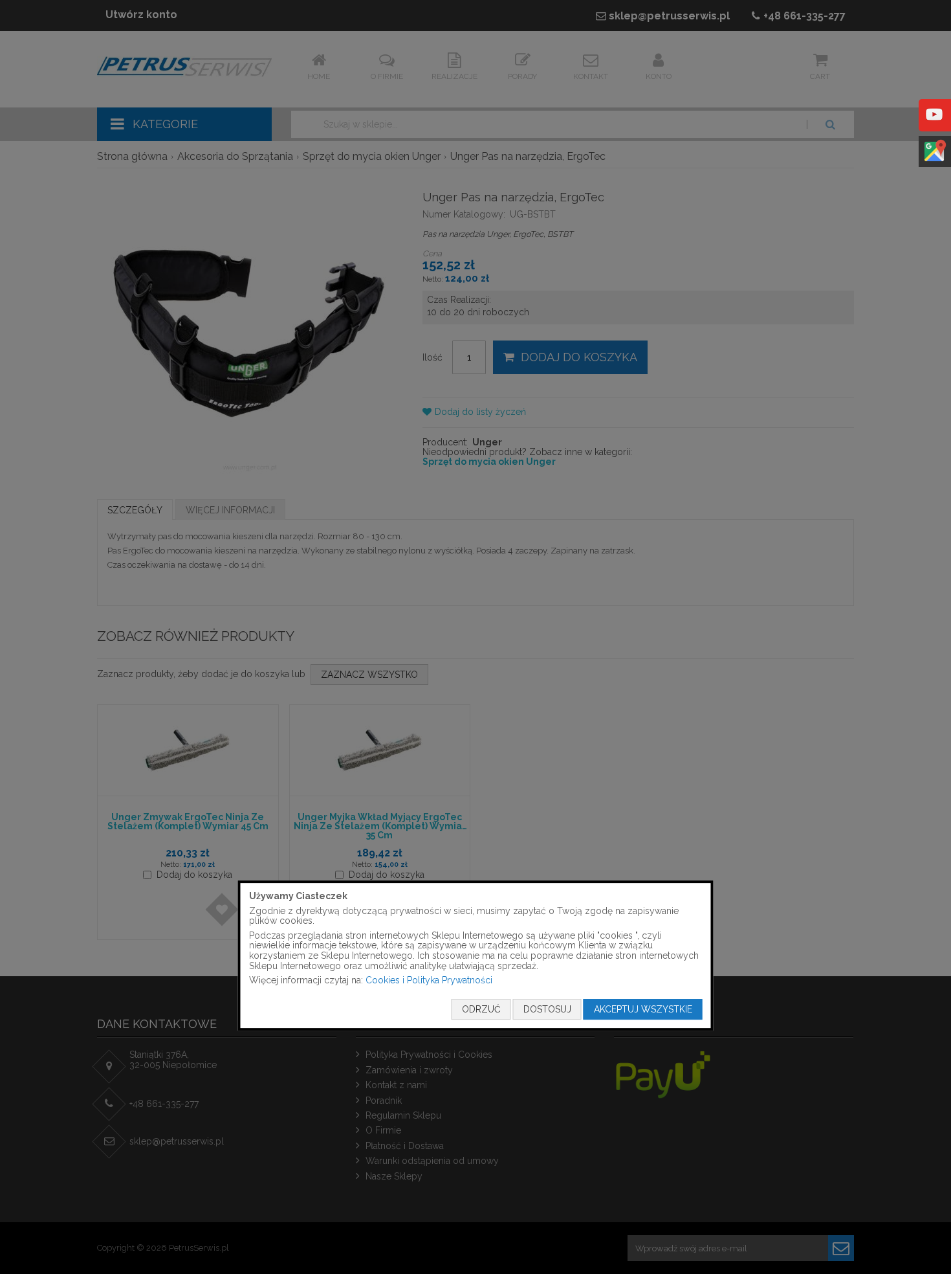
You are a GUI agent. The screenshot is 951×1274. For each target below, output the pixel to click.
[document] (476, 955)
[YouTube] (934, 123)
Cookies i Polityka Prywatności (429, 980)
